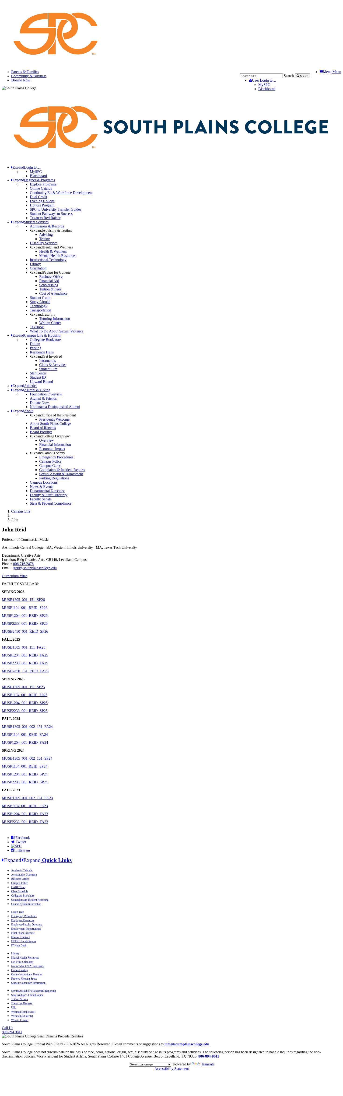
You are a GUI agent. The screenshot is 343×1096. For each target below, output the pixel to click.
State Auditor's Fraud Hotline (27, 995)
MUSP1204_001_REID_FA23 (25, 814)
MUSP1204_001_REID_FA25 (25, 655)
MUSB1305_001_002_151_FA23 (27, 798)
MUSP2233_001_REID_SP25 (25, 711)
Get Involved (46, 356)
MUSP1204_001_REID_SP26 (25, 616)
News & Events (41, 487)
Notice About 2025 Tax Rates (27, 966)
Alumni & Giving (31, 390)
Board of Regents (43, 428)
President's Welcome (54, 419)
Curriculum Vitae (14, 576)
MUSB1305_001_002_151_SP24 (27, 758)
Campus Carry (50, 466)
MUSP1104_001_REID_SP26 (24, 608)
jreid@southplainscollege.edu (35, 568)
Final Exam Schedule (23, 933)
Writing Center (50, 323)
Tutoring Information (54, 319)
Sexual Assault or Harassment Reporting (33, 990)
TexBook (37, 327)
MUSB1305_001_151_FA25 (23, 647)
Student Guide (40, 298)
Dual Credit (38, 197)
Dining (35, 344)
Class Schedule (19, 891)
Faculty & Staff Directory (48, 495)
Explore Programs (43, 184)
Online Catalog (41, 188)
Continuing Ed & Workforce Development (61, 193)
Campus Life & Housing (36, 335)
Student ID (38, 377)
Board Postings (41, 432)
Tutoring (43, 314)
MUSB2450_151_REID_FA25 (25, 671)
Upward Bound (41, 382)
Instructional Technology (48, 260)
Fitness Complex (20, 937)
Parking (35, 348)
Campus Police (50, 461)
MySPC (264, 85)
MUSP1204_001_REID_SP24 (25, 774)
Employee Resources (22, 920)
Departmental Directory (47, 491)
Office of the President (53, 415)
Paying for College (50, 272)
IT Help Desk (18, 945)
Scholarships (48, 285)
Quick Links (38, 860)
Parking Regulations (54, 478)
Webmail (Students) (22, 1016)
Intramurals (47, 361)
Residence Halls (42, 352)
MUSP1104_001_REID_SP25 (24, 695)
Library (35, 264)
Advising (46, 235)
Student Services (31, 222)
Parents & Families (25, 72)
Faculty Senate (41, 499)
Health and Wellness (52, 247)
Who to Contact (19, 1020)
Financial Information (55, 445)
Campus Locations (43, 482)
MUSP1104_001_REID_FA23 (25, 806)
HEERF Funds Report (23, 941)
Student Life (48, 369)
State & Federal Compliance (50, 503)
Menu (332, 72)
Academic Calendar (22, 870)
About (23, 411)
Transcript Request (21, 1003)
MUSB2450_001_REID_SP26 (25, 631)
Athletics (25, 386)
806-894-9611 (208, 1056)
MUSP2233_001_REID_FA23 (25, 822)
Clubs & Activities (52, 365)
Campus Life (20, 511)
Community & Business (28, 76)
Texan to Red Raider (45, 218)
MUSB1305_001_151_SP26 (23, 600)
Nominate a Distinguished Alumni (55, 407)
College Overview (50, 436)
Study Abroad (40, 302)
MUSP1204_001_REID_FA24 (25, 742)
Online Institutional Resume (26, 974)
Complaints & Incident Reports (62, 470)
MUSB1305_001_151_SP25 (23, 687)
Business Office (51, 277)
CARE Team (18, 887)
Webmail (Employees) (23, 1011)
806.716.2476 (23, 564)
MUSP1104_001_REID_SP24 (24, 766)
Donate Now (20, 80)
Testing (44, 239)
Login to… (264, 80)
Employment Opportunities (26, 928)
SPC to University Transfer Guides (55, 209)
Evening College (42, 201)
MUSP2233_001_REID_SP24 (25, 782)
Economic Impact (52, 449)
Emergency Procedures (56, 457)
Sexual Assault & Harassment (61, 474)
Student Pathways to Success (51, 214)
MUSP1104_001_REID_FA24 (25, 734)
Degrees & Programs (34, 180)
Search (289, 76)
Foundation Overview (46, 394)
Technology (38, 306)
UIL (13, 1007)
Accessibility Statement (24, 874)
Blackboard (266, 89)
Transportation (40, 310)
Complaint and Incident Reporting (30, 899)
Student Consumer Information (28, 982)
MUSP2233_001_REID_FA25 (25, 663)
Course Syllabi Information (26, 904)
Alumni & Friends (43, 398)
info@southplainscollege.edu (186, 1044)
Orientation (38, 268)
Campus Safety (48, 453)
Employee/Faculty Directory (26, 924)
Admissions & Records (47, 226)
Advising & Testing (51, 230)
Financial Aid (49, 281)
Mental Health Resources (57, 256)
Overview (46, 440)
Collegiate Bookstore (45, 340)
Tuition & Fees (50, 289)
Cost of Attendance (53, 293)
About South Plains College (50, 424)
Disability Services (43, 243)
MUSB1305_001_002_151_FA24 (27, 727)
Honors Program (42, 205)
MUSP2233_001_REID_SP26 (25, 623)
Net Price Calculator (22, 961)
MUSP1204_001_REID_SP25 (25, 703)
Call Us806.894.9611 (12, 1030)
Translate (207, 1064)
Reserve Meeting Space (24, 978)
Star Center (38, 373)
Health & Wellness (53, 251)
